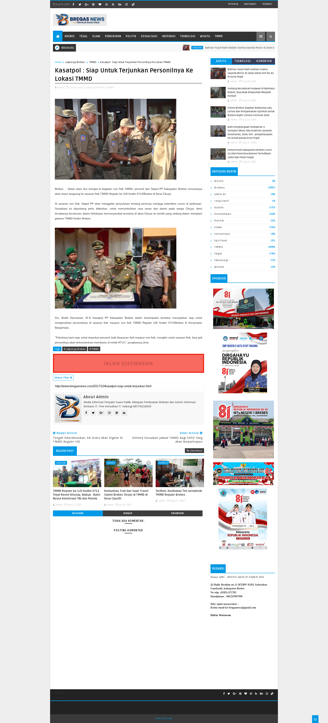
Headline (61, 462)
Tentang (233, 3)
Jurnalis (163, 462)
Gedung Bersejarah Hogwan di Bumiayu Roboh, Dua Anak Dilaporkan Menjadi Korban (251, 92)
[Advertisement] (243, 651)
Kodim (219, 207)
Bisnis (219, 181)
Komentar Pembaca (264, 62)
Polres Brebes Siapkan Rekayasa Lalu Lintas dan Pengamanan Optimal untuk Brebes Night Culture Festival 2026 (251, 111)
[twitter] (80, 4)
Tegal (83, 36)
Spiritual (220, 240)
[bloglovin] (100, 4)
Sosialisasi (149, 36)
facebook (177, 513)
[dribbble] (106, 4)
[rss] (113, 4)
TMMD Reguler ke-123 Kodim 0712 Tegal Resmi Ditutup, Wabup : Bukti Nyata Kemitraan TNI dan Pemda (76, 494)
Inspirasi (169, 36)
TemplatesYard (164, 718)
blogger (77, 513)
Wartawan (250, 3)
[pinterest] (93, 4)
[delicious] (133, 4)
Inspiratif (221, 201)
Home (58, 62)
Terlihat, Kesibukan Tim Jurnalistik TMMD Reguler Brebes (179, 492)
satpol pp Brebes (75, 62)
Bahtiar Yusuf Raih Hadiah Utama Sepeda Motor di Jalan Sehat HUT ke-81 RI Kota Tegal (236, 47)
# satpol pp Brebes (75, 349)
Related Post (65, 451)
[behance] (120, 4)
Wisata (205, 36)
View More (196, 450)
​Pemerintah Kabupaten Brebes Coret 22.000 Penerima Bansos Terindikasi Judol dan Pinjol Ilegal (250, 153)
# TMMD (94, 349)
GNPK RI (220, 194)
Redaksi (267, 3)
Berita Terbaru (221, 62)
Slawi (96, 36)
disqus (127, 513)
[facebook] (73, 4)
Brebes (70, 36)
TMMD (219, 36)
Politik (131, 36)
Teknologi (188, 36)
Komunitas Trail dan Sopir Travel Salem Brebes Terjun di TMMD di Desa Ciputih (126, 494)
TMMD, (110, 87)
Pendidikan (113, 36)
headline (176, 47)
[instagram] (126, 4)
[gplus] (86, 4)
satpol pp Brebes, (96, 87)
